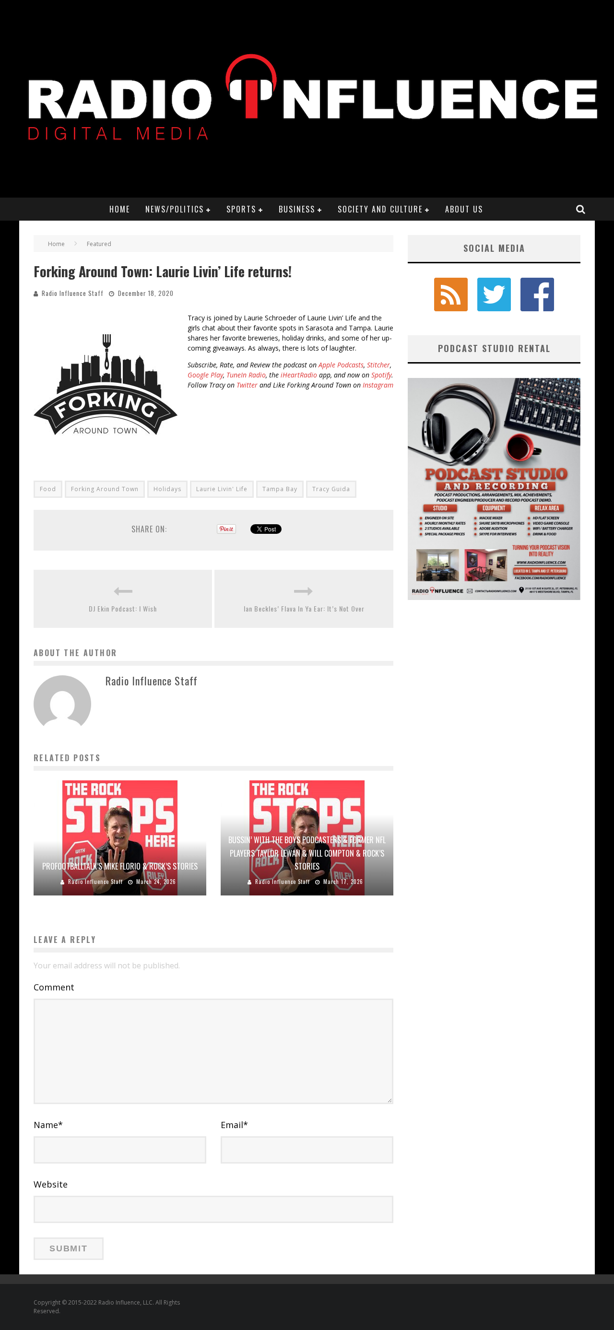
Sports (241, 209)
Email (234, 1124)
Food (48, 489)
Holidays (167, 489)
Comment (54, 987)
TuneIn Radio (246, 374)
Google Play (205, 374)
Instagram (378, 384)
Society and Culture (380, 209)
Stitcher (378, 364)
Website (51, 1184)
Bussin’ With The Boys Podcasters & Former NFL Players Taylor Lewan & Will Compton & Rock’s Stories (307, 852)
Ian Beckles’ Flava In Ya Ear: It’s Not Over (304, 608)
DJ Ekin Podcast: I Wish (123, 608)
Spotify (381, 374)
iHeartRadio (299, 374)
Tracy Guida (331, 489)
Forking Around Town (105, 489)
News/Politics (174, 209)
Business (297, 209)
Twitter (247, 384)
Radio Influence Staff (73, 293)
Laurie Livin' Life (222, 489)
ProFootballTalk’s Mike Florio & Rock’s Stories (120, 866)
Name (48, 1124)
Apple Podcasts (341, 364)
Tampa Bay (279, 489)
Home (119, 209)
